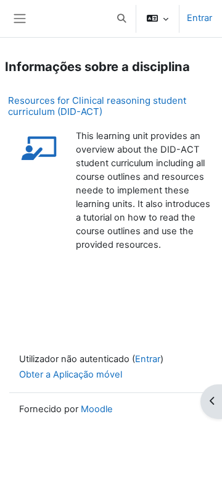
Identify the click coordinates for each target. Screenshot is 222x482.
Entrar (199, 17)
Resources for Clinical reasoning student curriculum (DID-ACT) (97, 106)
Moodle (97, 409)
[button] (121, 18)
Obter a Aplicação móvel (70, 374)
